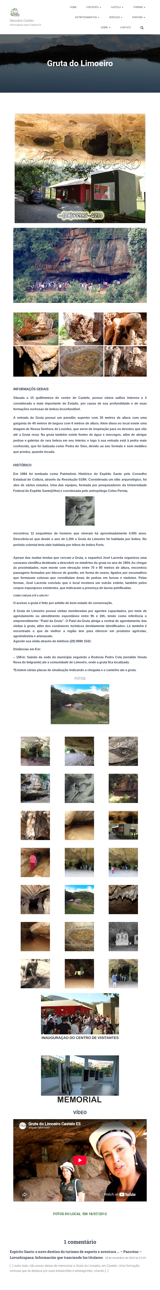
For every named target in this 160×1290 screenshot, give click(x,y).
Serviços (114, 17)
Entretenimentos (86, 17)
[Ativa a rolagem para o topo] (152, 1282)
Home (73, 7)
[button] (100, 7)
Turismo (138, 7)
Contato (125, 27)
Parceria (137, 17)
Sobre (104, 27)
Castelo (116, 7)
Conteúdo (92, 7)
